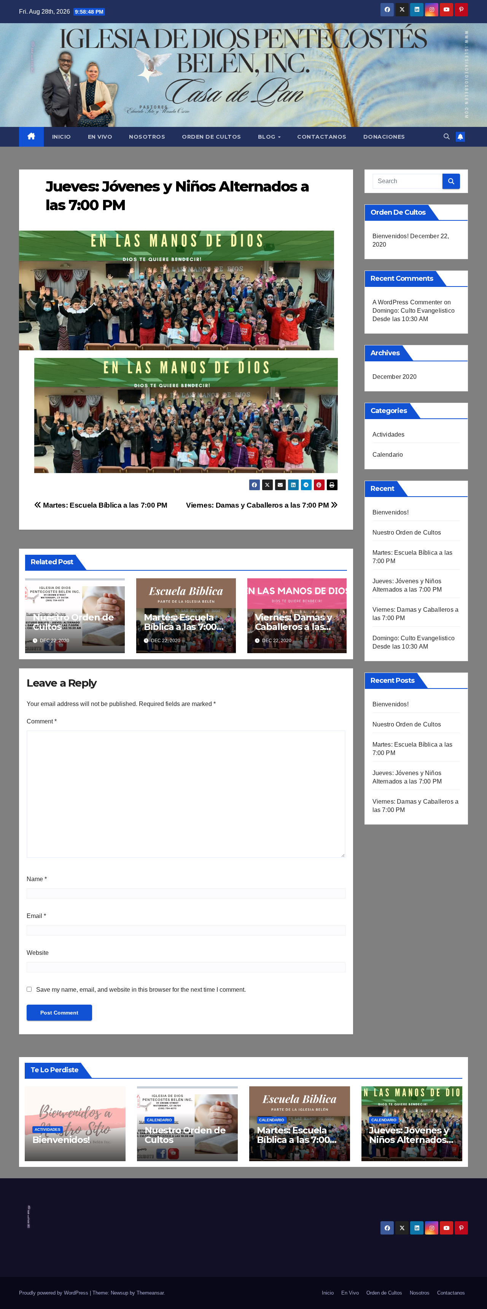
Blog (267, 136)
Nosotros (147, 136)
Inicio (61, 136)
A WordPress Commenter (407, 302)
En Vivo (100, 136)
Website (38, 953)
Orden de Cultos (211, 136)
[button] (447, 136)
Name (37, 879)
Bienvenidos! (390, 236)
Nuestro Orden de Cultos (73, 622)
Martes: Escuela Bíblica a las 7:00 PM (104, 505)
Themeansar (150, 1293)
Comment (42, 721)
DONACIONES (384, 136)
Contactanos (322, 136)
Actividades (388, 434)
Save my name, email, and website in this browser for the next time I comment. (141, 989)
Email (36, 916)
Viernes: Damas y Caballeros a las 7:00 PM (258, 505)
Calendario (387, 454)
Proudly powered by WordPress (54, 1293)
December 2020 (394, 377)
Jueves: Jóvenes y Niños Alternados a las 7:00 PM (411, 1140)
